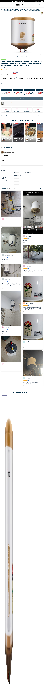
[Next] (42, 56)
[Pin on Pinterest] (6, 115)
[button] (16, 172)
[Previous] (1, 56)
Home (2, 11)
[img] (5, 70)
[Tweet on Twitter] (8, 115)
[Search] (6, 5)
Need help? (40, 115)
